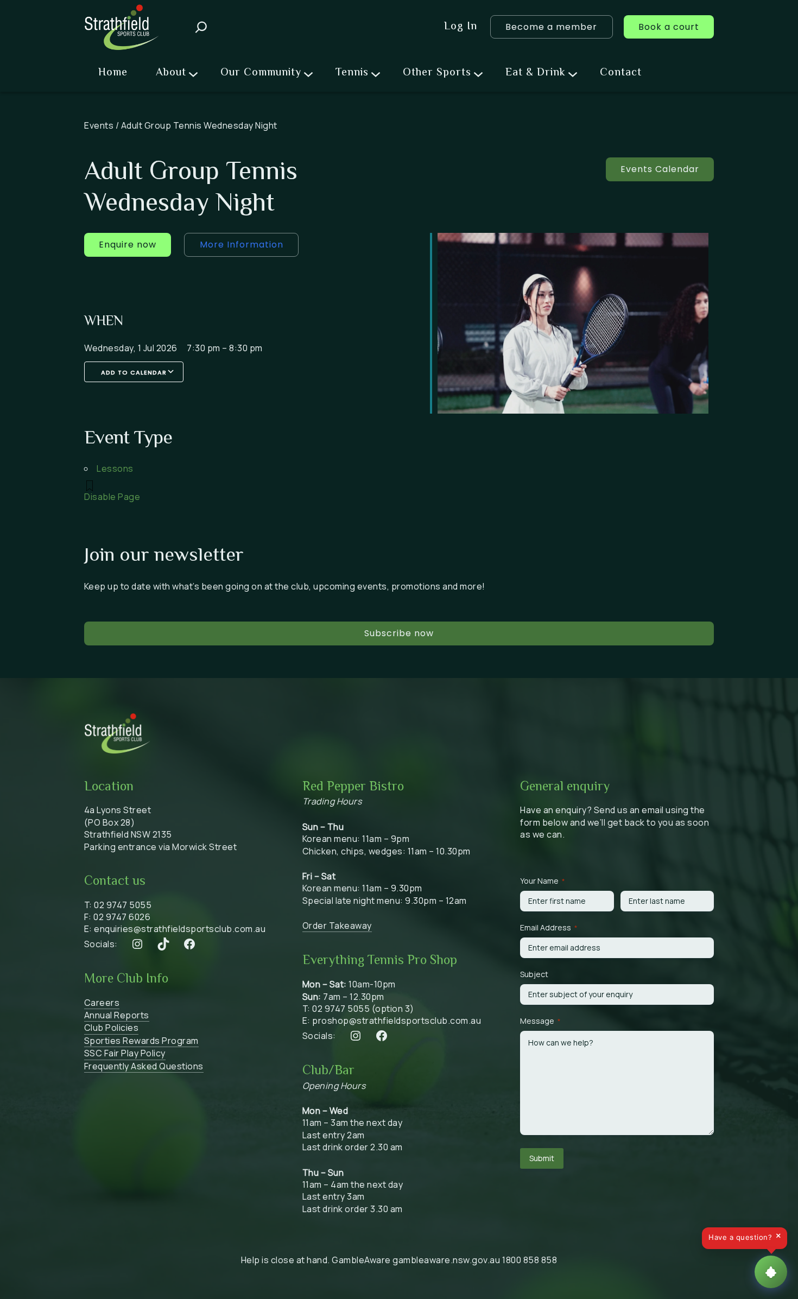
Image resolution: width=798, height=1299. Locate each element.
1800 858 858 (529, 1260)
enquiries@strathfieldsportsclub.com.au (179, 929)
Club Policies (111, 1028)
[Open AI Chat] (771, 1272)
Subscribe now (399, 633)
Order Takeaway (337, 926)
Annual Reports (116, 1015)
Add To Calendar (134, 372)
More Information (241, 244)
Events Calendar (659, 169)
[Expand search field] (201, 27)
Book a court (668, 27)
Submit (541, 1158)
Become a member (551, 27)
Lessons (115, 468)
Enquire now (127, 244)
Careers (102, 1003)
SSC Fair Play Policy (125, 1053)
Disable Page (112, 497)
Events (98, 125)
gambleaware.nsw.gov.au (446, 1260)
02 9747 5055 (122, 905)
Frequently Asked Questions (144, 1066)
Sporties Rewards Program (141, 1041)
